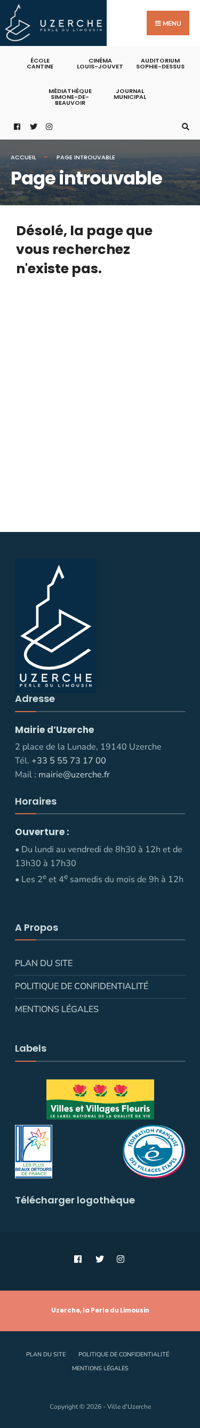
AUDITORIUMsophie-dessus (160, 63)
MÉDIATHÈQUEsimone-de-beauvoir (70, 97)
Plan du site (44, 963)
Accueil (23, 157)
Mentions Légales (57, 1009)
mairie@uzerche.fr (74, 775)
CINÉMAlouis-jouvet (100, 63)
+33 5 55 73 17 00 (68, 761)
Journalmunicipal (130, 94)
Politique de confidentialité (81, 986)
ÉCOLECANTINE (40, 63)
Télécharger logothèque (75, 1200)
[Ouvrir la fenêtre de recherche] (184, 126)
